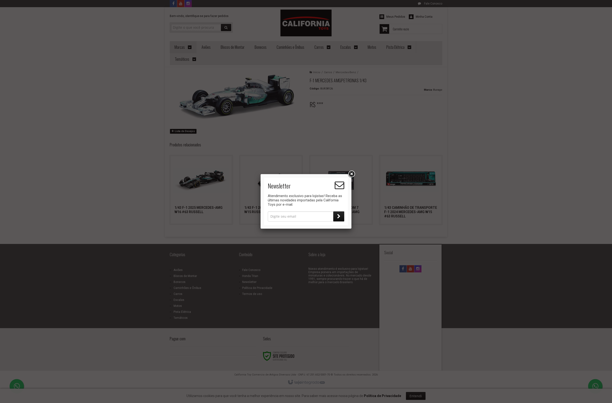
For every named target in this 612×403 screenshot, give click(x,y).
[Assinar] (338, 216)
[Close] (351, 174)
